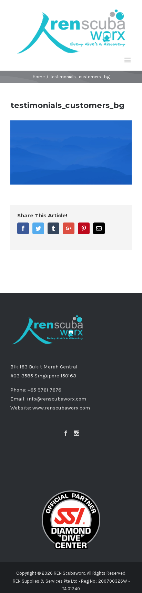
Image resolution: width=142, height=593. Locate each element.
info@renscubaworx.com (56, 399)
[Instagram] (76, 433)
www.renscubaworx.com (61, 408)
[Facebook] (66, 433)
